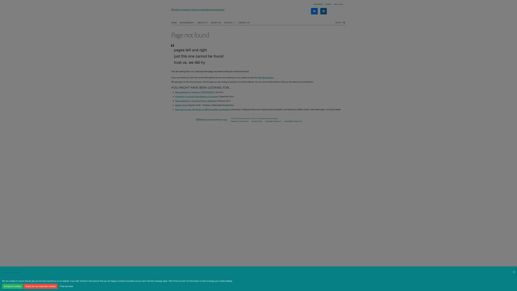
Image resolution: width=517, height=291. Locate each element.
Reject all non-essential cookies (40, 286)
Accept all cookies (12, 286)
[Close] (514, 272)
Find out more (66, 286)
